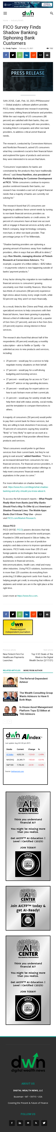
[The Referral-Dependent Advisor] (10, 682)
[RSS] (36, 1123)
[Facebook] (12, 1123)
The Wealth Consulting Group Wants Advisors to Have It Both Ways (36, 696)
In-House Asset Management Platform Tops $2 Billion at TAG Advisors (36, 710)
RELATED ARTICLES (11, 670)
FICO (19, 529)
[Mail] (28, 1123)
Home (5, 20)
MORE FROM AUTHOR (32, 670)
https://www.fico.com (27, 595)
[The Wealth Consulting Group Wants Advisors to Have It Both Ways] (10, 696)
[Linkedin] (20, 1123)
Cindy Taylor (11, 48)
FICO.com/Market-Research (21, 518)
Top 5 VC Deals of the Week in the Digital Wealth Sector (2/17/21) (41, 657)
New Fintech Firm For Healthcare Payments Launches (13, 657)
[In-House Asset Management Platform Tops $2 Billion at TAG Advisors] (10, 710)
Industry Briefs (17, 20)
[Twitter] (44, 1123)
